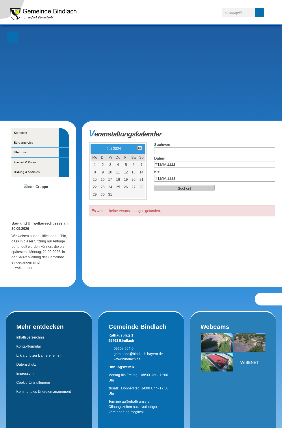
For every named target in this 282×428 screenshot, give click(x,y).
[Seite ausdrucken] (265, 299)
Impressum (24, 373)
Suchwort (162, 145)
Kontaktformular (28, 346)
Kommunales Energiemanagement (43, 391)
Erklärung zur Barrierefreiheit (38, 355)
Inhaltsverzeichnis (30, 337)
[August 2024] (139, 149)
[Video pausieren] (12, 37)
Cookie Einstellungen (33, 382)
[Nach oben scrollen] (276, 299)
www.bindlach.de (127, 359)
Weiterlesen (24, 268)
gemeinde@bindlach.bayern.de (138, 354)
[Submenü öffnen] (64, 133)
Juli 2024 (114, 149)
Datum (159, 158)
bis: (157, 172)
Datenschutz (26, 364)
